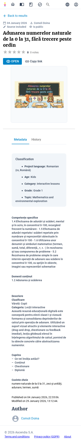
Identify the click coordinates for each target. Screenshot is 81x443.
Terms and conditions (17, 436)
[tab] (5, 4)
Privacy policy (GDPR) (47, 436)
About (67, 436)
